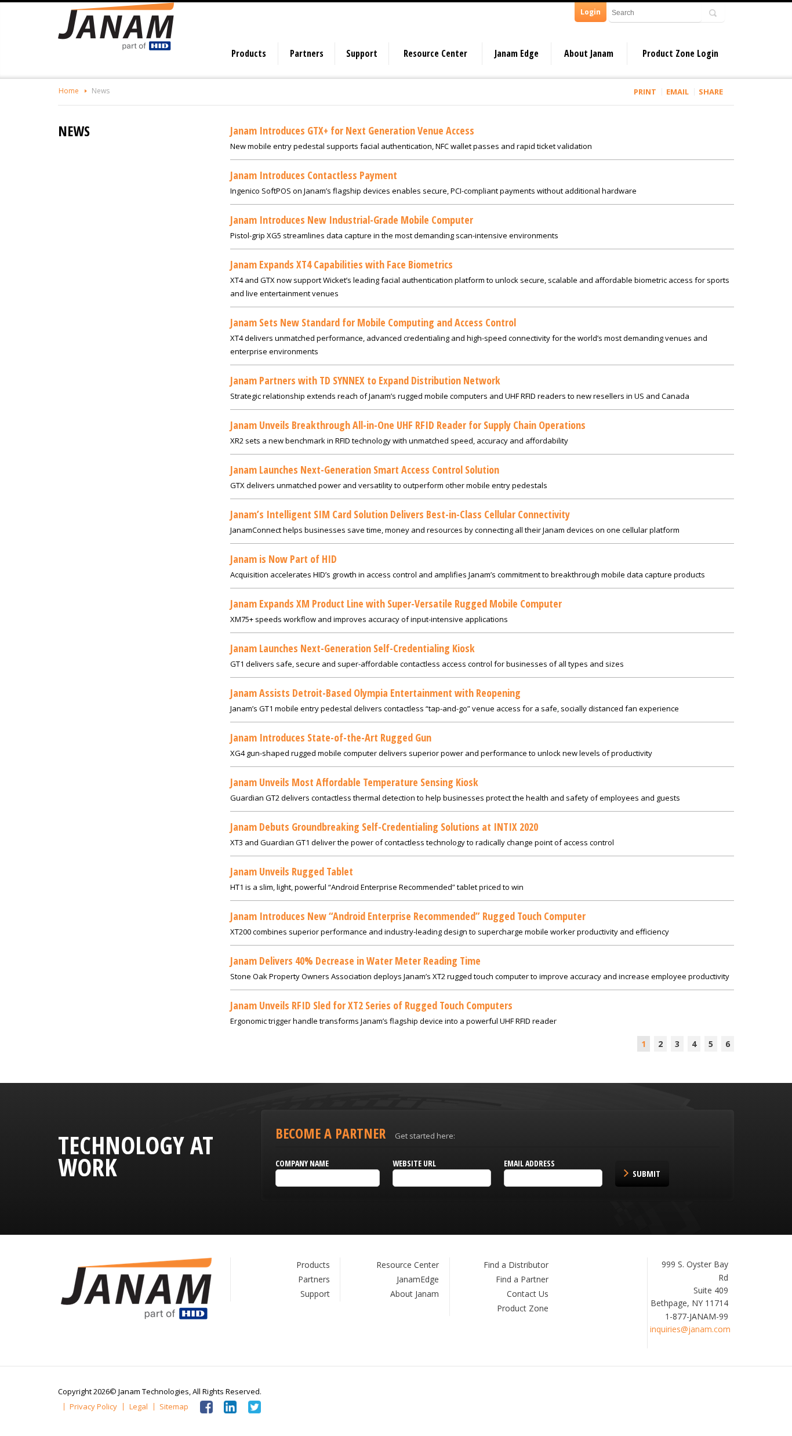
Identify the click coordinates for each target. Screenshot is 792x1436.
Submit (646, 1173)
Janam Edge (517, 53)
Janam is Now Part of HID (283, 559)
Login (590, 12)
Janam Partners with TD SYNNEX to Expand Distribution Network (365, 380)
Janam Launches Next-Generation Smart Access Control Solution (364, 470)
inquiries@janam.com (690, 1329)
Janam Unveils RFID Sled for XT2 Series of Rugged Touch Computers (371, 1005)
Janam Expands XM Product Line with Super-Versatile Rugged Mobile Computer (396, 603)
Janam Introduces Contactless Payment (313, 175)
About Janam (588, 53)
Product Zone (522, 1308)
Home (69, 91)
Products (248, 53)
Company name (302, 1163)
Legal (138, 1406)
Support (361, 53)
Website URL (414, 1163)
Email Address (529, 1163)
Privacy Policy (93, 1406)
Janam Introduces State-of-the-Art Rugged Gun (330, 737)
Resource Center (435, 53)
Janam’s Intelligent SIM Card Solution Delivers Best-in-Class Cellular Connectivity (400, 514)
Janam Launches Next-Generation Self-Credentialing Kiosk (352, 648)
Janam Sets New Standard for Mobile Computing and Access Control (373, 322)
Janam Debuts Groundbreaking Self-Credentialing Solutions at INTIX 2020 (384, 827)
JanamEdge (418, 1279)
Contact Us (527, 1293)
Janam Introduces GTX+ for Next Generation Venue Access (352, 130)
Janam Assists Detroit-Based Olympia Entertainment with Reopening (375, 693)
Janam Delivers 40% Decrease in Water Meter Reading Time (355, 961)
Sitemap (173, 1406)
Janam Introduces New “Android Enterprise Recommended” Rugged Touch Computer (408, 916)
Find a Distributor (516, 1264)
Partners (307, 53)
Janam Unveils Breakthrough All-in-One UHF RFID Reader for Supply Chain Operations (408, 425)
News (101, 91)
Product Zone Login (680, 53)
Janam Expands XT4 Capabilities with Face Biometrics (341, 264)
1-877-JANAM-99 (696, 1316)
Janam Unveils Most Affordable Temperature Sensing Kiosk (354, 782)
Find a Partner (522, 1279)
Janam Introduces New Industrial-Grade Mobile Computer (351, 220)
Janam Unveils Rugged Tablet (291, 871)
